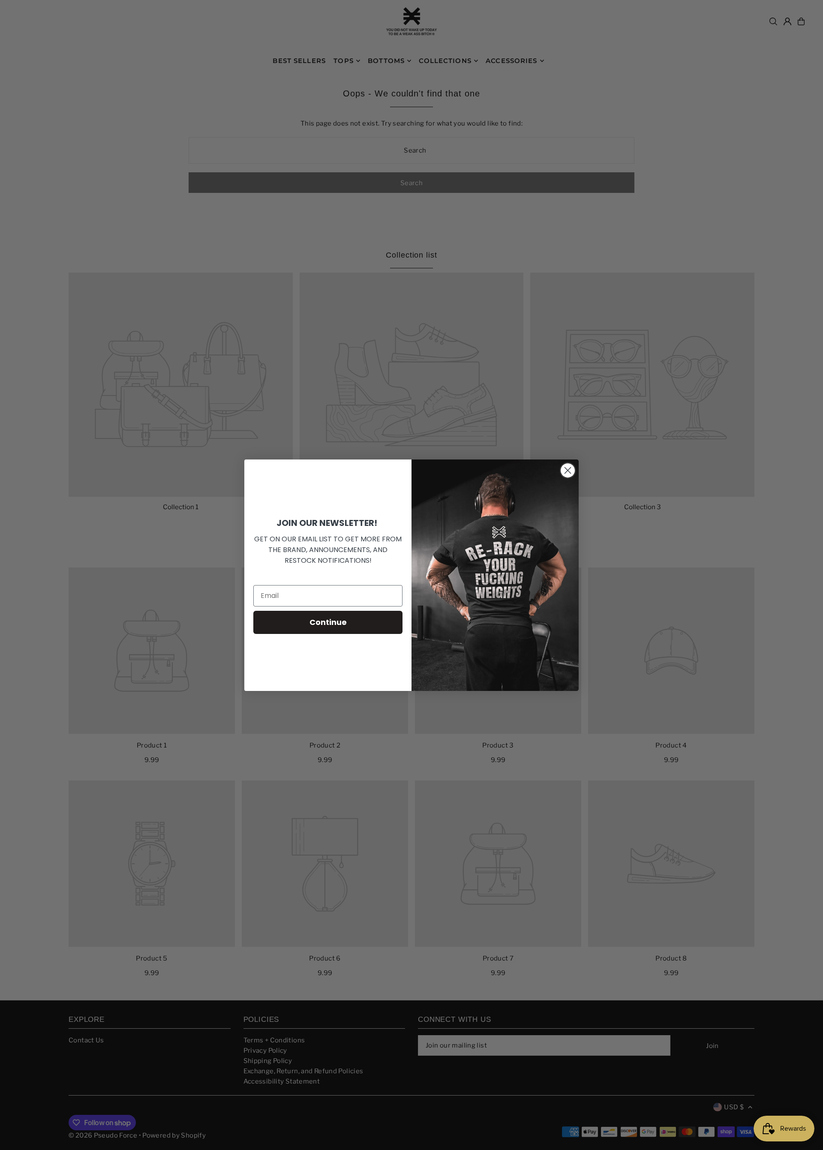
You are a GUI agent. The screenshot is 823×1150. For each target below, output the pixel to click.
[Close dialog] (567, 470)
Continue (328, 622)
